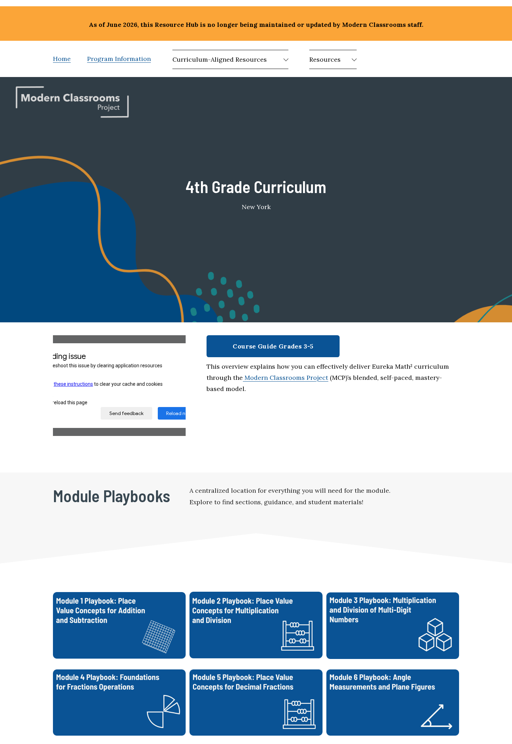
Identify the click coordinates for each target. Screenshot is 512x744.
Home (62, 59)
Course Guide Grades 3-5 (273, 346)
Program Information (119, 59)
